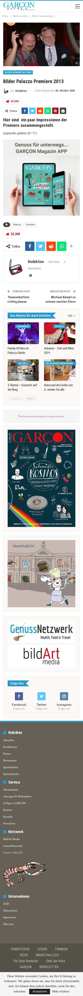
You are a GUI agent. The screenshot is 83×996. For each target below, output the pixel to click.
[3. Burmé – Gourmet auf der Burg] (23, 370)
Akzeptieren (39, 991)
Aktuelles (8, 740)
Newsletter (9, 823)
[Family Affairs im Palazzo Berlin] (23, 333)
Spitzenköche (11, 774)
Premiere (30, 224)
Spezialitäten (10, 767)
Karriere (7, 809)
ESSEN (42, 949)
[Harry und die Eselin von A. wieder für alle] (59, 370)
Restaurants (10, 760)
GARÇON (25, 967)
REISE (24, 955)
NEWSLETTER (49, 967)
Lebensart (23, 326)
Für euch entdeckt (25, 961)
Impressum (9, 917)
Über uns (8, 924)
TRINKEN (61, 949)
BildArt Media (11, 839)
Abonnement (10, 789)
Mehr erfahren (60, 991)
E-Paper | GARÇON (14, 803)
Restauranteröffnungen (61, 363)
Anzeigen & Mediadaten (17, 796)
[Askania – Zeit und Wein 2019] (59, 333)
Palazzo (17, 224)
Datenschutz (10, 910)
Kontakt (8, 816)
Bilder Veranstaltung (18, 72)
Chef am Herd (55, 961)
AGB (6, 903)
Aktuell (59, 326)
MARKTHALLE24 (47, 955)
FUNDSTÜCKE (20, 949)
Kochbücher (10, 746)
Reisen (7, 753)
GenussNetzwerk (12, 845)
